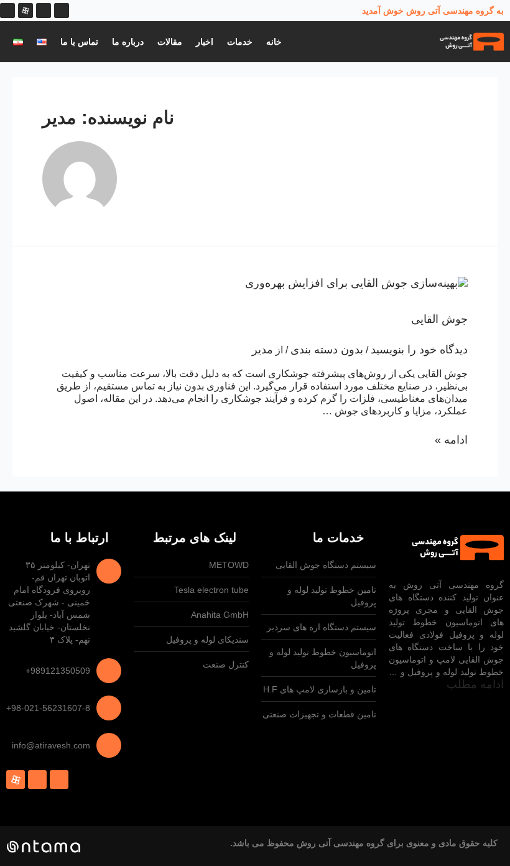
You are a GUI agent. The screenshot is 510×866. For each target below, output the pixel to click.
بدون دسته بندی (326, 349)
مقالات (169, 42)
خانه (274, 42)
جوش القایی (439, 319)
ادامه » (451, 440)
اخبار (204, 42)
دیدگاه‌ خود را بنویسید (419, 349)
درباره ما (128, 42)
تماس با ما (79, 42)
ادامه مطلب (475, 684)
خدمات (240, 42)
